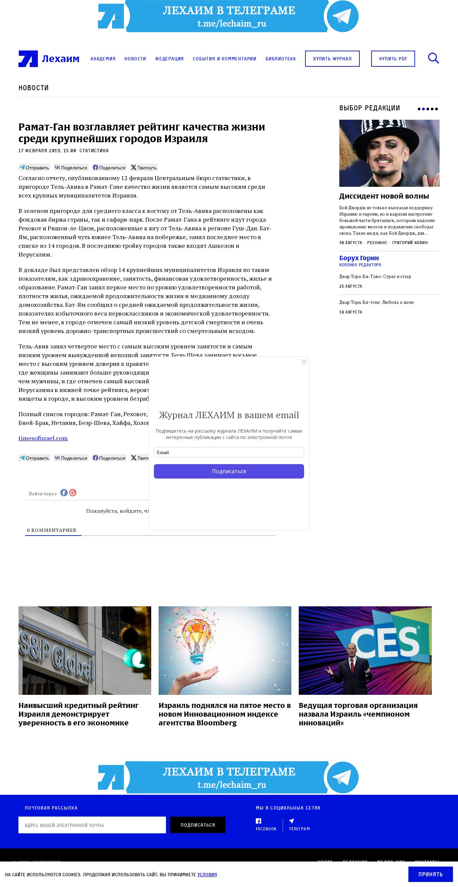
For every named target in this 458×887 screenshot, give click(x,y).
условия (207, 874)
